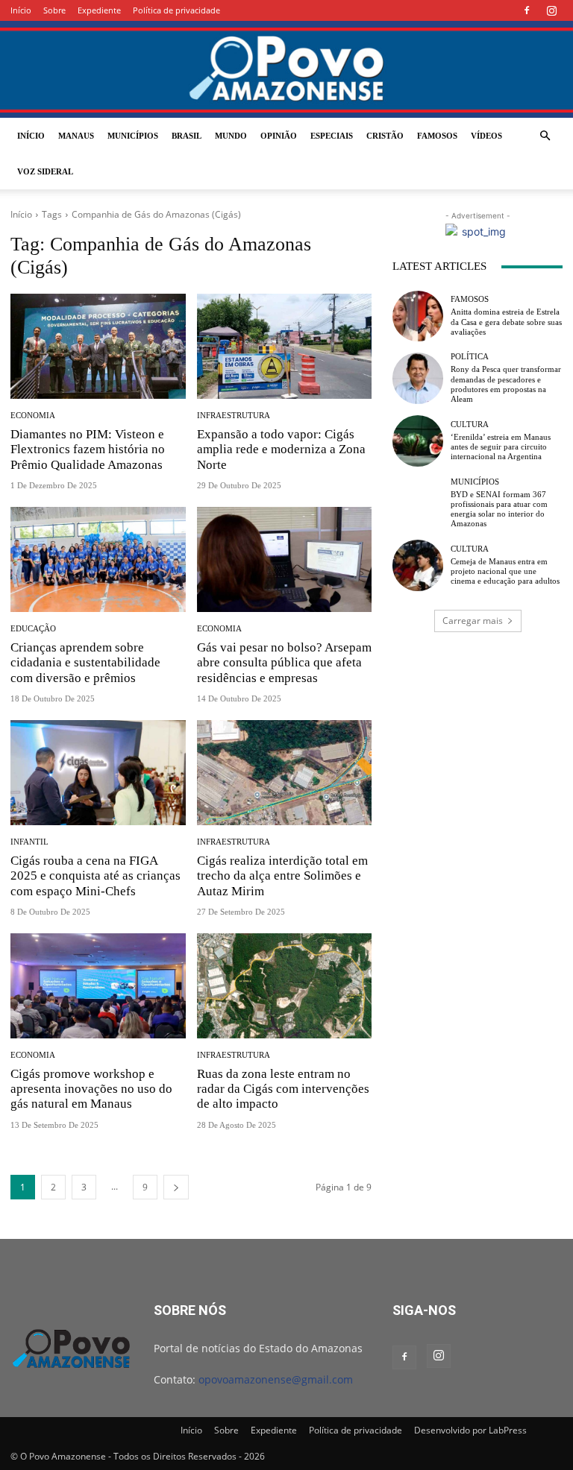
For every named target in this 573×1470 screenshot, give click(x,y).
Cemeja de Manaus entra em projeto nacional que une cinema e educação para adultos (505, 571)
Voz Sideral (45, 171)
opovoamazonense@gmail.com (275, 1379)
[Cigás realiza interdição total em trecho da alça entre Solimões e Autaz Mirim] (284, 772)
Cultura (470, 424)
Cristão (385, 135)
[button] (545, 136)
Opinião (278, 135)
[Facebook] (527, 10)
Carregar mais (472, 620)
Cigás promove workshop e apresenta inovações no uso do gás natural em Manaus (91, 1089)
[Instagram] (551, 10)
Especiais (331, 135)
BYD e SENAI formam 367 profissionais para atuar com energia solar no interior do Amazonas (499, 509)
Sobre (54, 10)
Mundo (231, 135)
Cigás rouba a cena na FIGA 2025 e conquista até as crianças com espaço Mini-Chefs (95, 876)
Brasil (186, 135)
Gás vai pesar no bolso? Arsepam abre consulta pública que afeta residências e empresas (284, 662)
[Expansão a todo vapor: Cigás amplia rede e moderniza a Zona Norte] (284, 346)
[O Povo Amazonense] (286, 70)
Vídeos (486, 135)
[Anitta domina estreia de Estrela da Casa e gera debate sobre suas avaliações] (417, 316)
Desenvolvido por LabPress (470, 1430)
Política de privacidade (176, 10)
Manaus (76, 135)
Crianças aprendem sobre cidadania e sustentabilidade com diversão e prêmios (85, 662)
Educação (33, 629)
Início (20, 10)
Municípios (132, 135)
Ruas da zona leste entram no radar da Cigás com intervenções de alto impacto (283, 1089)
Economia (32, 415)
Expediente (99, 10)
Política (470, 357)
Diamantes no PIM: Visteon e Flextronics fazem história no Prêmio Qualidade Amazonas (87, 449)
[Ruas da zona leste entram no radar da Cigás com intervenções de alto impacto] (284, 985)
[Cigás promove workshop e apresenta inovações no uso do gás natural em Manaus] (98, 985)
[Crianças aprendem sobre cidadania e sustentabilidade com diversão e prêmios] (98, 559)
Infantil (29, 842)
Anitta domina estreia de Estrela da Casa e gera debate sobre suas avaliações (506, 321)
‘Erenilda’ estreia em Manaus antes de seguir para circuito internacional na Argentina (501, 446)
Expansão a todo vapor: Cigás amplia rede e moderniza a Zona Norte (281, 449)
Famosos (437, 135)
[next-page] (176, 1187)
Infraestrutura (233, 415)
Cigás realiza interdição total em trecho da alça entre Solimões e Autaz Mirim (282, 876)
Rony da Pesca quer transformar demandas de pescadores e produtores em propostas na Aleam (506, 384)
